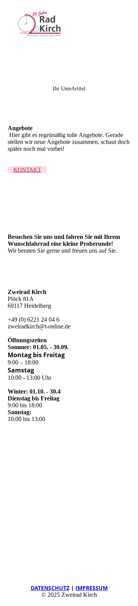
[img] (39, 24)
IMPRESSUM (92, 587)
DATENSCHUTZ (50, 587)
